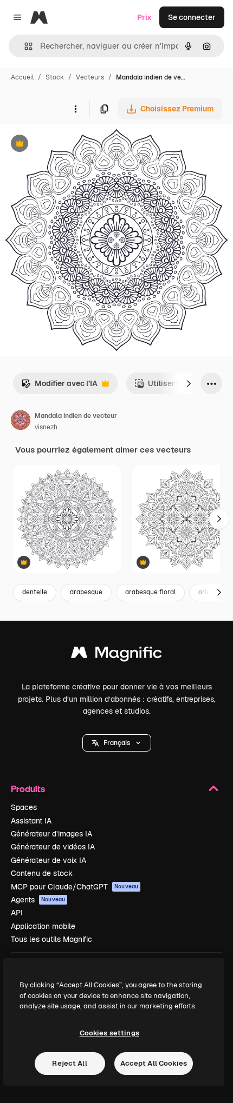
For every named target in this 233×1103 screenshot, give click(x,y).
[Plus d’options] (75, 108)
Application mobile (43, 926)
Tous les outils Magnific (51, 939)
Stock (55, 77)
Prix (144, 17)
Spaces (24, 807)
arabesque (86, 592)
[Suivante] (188, 383)
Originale (71, 144)
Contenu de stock (42, 873)
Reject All (69, 1063)
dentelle (34, 592)
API (17, 913)
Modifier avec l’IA (59, 386)
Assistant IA (31, 821)
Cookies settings (109, 1033)
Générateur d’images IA (51, 834)
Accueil (22, 77)
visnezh (46, 427)
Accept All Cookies (153, 1063)
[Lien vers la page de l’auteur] (20, 421)
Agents (38, 900)
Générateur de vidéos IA (53, 847)
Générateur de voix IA (48, 860)
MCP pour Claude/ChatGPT (74, 887)
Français (116, 743)
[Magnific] (116, 655)
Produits (28, 788)
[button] (116, 743)
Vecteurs (90, 77)
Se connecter (192, 17)
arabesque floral (150, 592)
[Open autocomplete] (24, 46)
